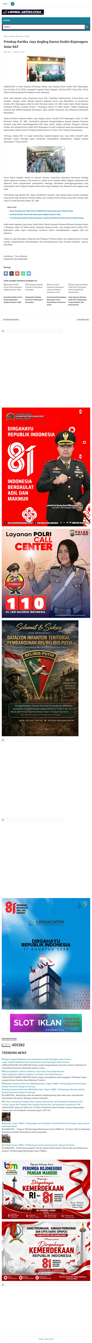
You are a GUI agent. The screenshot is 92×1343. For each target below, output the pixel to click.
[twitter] (11, 273)
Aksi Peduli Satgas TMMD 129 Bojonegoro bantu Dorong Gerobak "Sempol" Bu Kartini (38, 1145)
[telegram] (29, 273)
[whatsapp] (23, 273)
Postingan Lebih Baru (10, 319)
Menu (5, 4)
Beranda (7, 20)
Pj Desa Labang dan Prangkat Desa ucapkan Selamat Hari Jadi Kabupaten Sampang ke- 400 (41, 1104)
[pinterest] (17, 273)
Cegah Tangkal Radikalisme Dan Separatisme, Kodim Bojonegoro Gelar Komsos (35, 1062)
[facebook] (6, 273)
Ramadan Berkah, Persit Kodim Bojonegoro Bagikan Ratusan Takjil (35, 214)
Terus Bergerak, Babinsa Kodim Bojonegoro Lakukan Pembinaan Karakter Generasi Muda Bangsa (47, 218)
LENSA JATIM (49, 1339)
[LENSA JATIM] (23, 12)
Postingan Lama (83, 319)
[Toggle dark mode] (12, 4)
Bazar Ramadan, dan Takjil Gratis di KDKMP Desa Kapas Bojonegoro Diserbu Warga (41, 211)
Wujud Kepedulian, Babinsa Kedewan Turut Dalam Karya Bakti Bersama (32, 1074)
